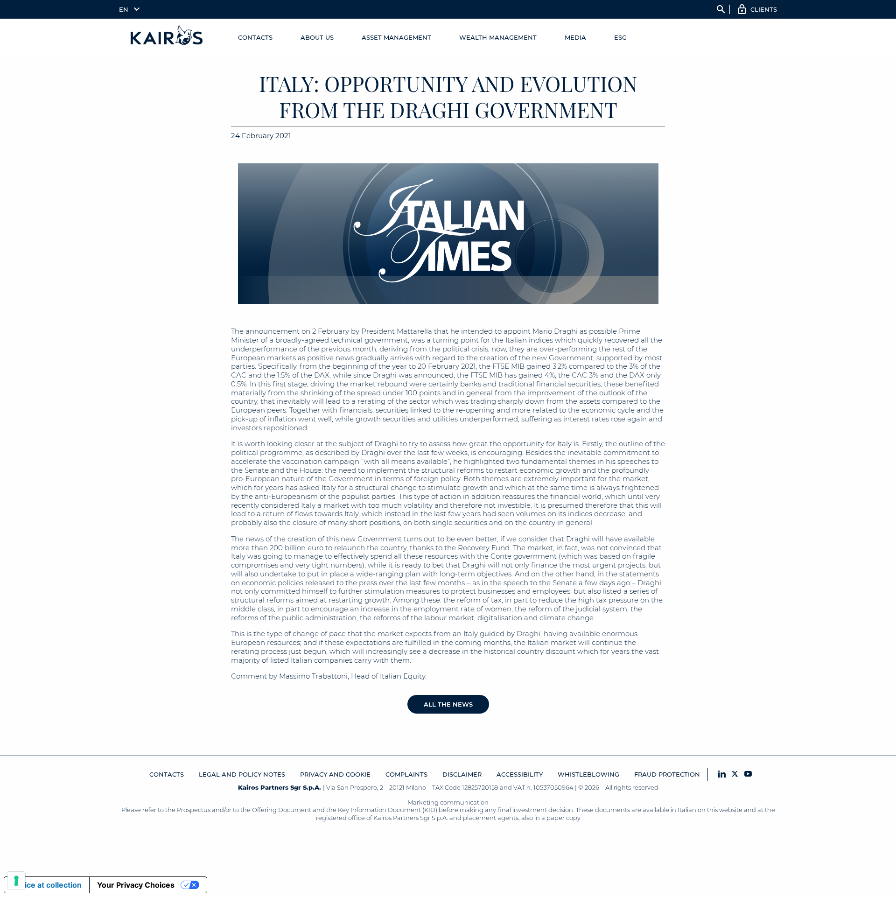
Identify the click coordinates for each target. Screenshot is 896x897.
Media (575, 37)
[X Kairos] (735, 774)
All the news (448, 704)
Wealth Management (498, 37)
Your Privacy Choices (136, 885)
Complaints (406, 774)
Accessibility (520, 774)
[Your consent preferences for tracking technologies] (16, 881)
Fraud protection (667, 774)
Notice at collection (47, 885)
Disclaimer (462, 774)
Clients (763, 9)
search (721, 9)
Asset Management (396, 37)
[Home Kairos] (167, 37)
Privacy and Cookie (335, 774)
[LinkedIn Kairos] (721, 774)
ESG (620, 37)
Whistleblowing (588, 774)
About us (317, 37)
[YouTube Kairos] (748, 774)
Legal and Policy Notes (242, 774)
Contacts (255, 37)
